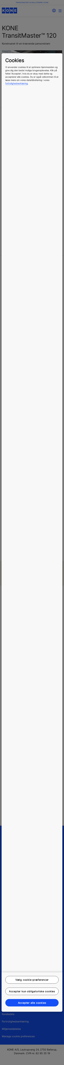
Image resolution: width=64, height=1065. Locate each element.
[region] (32, 532)
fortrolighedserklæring (16, 83)
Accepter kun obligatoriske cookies (32, 991)
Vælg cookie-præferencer (32, 979)
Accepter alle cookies (32, 1002)
